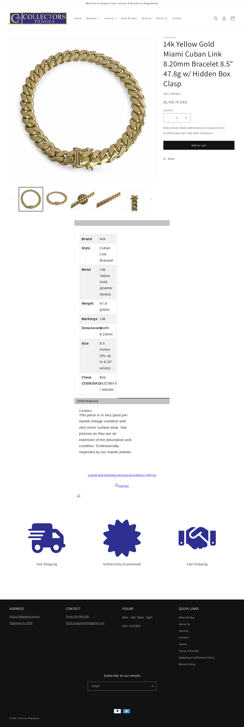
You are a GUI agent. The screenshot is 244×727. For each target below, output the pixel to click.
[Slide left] (14, 199)
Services (184, 630)
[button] (93, 18)
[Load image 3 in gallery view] (83, 199)
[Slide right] (151, 199)
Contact (184, 637)
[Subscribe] (152, 686)
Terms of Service (189, 651)
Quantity (168, 110)
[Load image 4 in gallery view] (108, 199)
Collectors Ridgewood (28, 718)
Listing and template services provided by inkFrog (122, 475)
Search (183, 644)
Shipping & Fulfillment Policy (196, 657)
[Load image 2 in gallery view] (57, 199)
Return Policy (187, 664)
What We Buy (187, 617)
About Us (184, 624)
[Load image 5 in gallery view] (134, 199)
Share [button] (171, 158)
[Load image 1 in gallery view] (31, 199)
